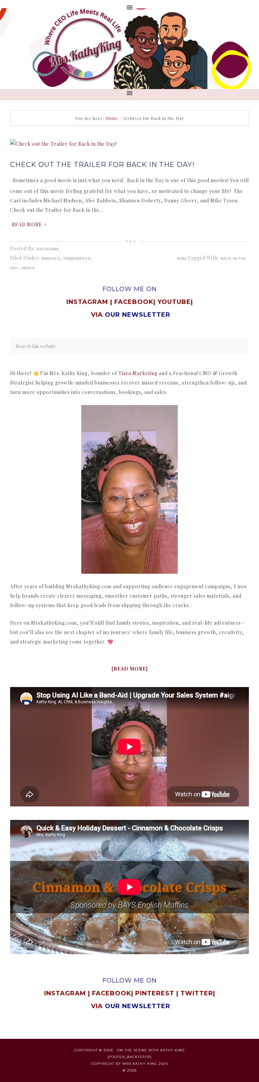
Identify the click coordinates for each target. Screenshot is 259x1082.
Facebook (133, 302)
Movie (28, 268)
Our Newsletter (137, 1006)
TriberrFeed (77, 258)
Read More (27, 224)
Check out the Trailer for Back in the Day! (102, 165)
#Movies (50, 258)
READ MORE (130, 668)
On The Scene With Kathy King (151, 1050)
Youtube (174, 302)
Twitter (196, 993)
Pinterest (155, 993)
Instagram (87, 302)
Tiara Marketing (137, 373)
